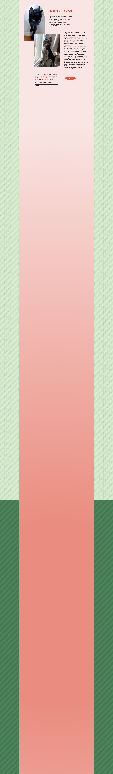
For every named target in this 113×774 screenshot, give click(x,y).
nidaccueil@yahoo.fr (44, 77)
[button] (90, 3)
